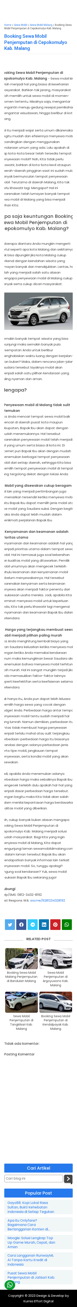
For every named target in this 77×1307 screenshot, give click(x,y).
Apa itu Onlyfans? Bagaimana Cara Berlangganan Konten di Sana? (27, 1225)
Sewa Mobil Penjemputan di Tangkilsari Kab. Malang (21, 1022)
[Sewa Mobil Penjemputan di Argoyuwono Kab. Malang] (55, 958)
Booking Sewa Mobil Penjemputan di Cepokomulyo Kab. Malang (35, 42)
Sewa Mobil (20, 24)
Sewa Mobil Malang (41, 24)
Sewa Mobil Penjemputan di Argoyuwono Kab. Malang (55, 979)
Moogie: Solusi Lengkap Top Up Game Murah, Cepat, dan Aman (31, 1242)
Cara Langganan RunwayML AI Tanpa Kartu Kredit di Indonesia (30, 1260)
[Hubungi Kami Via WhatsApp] (9, 1285)
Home (7, 24)
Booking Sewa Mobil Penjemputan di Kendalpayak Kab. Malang (55, 1022)
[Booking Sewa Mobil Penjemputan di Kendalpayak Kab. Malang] (55, 1002)
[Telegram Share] (32, 925)
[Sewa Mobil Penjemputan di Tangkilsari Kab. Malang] (21, 1002)
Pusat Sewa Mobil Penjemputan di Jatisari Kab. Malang (31, 1277)
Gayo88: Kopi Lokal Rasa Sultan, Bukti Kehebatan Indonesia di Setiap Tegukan (30, 1207)
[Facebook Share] (21, 925)
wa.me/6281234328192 (47, 900)
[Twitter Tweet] (10, 925)
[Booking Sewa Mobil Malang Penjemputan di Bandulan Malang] (21, 958)
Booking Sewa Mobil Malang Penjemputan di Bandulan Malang (21, 977)
